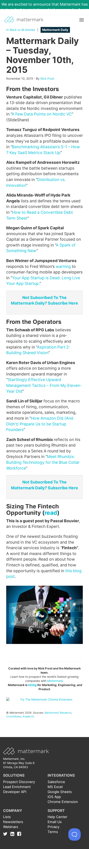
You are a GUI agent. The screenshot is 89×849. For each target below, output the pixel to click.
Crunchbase (13, 716)
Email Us (55, 822)
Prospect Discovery (19, 782)
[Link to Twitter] (6, 834)
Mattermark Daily (55, 30)
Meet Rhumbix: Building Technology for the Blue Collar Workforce (42, 462)
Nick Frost (47, 78)
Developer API (14, 792)
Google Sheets (60, 792)
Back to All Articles (22, 30)
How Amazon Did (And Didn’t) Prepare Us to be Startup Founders (39, 424)
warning (63, 266)
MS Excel (55, 787)
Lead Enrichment (17, 787)
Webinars (10, 827)
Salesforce (56, 782)
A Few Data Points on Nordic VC (42, 114)
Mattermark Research (57, 712)
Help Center (57, 817)
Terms (53, 832)
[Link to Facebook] (19, 834)
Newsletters (13, 822)
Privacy (53, 827)
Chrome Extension (63, 802)
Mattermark (55, 681)
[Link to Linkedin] (13, 834)
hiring (32, 685)
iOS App (54, 797)
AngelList (28, 716)
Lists (7, 817)
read (50, 512)
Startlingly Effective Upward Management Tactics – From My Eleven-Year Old (44, 385)
